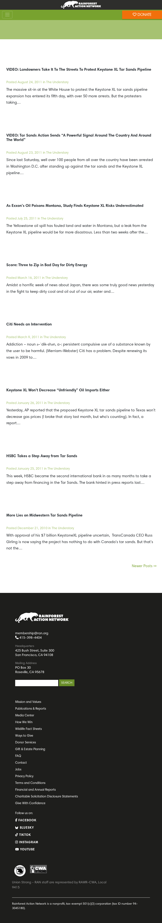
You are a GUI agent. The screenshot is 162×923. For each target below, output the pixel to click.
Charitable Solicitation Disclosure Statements (46, 796)
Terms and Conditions (30, 783)
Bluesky (26, 827)
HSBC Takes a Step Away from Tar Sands (41, 456)
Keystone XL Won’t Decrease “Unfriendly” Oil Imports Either (58, 390)
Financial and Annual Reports (35, 790)
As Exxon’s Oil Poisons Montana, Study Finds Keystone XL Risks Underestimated (74, 206)
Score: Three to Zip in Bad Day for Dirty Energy (46, 265)
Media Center (24, 715)
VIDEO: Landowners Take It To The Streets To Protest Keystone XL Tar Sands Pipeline (78, 70)
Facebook (26, 820)
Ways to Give (24, 735)
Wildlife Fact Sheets (28, 729)
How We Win (23, 722)
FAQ (18, 756)
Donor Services (25, 742)
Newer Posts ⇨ (144, 566)
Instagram (28, 842)
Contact (21, 762)
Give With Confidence (30, 803)
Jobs (18, 769)
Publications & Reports (30, 708)
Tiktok (24, 835)
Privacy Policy (24, 776)
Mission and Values (28, 702)
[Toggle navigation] (7, 14)
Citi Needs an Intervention (29, 325)
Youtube (27, 849)
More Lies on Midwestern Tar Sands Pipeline (44, 516)
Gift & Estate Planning (30, 749)
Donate (143, 15)
